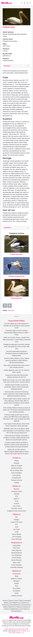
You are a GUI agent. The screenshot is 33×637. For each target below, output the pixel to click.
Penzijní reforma (16, 480)
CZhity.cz (7, 609)
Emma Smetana (16, 565)
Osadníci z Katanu (16, 579)
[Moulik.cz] (6, 3)
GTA (16, 496)
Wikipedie (11, 310)
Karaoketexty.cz (16, 605)
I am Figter (16, 529)
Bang (16, 576)
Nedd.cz (5, 607)
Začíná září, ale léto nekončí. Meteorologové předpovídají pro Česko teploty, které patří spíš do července (16, 452)
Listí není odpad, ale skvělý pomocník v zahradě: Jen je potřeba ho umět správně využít (17, 326)
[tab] (16, 66)
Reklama (6, 629)
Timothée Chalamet (16, 567)
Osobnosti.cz (16, 543)
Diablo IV (16, 499)
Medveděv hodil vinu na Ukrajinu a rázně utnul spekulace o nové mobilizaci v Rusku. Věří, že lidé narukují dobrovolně (16, 431)
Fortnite (16, 504)
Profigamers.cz (15, 603)
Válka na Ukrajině (16, 466)
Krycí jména (16, 588)
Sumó (16, 532)
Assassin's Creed (16, 491)
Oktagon (16, 520)
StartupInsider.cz (16, 611)
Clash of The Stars (16, 522)
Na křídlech (16, 591)
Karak (16, 593)
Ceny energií (17, 475)
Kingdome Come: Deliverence (16, 511)
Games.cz (16, 486)
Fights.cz (16, 514)
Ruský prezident (16, 473)
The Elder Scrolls (16, 508)
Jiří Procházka (16, 537)
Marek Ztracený (16, 560)
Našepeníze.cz (15, 609)
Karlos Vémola (16, 534)
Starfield (16, 494)
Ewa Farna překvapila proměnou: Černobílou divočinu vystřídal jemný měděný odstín (16, 354)
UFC (16, 517)
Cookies (18, 629)
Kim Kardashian (16, 555)
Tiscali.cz (16, 458)
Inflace (16, 461)
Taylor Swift (16, 563)
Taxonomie (16, 228)
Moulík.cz (12, 607)
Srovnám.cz (24, 609)
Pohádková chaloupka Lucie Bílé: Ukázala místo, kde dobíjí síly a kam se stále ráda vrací (16, 347)
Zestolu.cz (16, 571)
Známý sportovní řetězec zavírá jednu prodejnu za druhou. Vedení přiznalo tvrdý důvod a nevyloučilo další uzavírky (16, 438)
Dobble (16, 583)
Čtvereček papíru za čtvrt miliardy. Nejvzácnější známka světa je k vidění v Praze (16, 333)
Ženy (21, 601)
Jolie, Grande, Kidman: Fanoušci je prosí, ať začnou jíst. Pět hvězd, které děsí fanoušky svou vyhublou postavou (16, 410)
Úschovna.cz (26, 605)
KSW (16, 527)
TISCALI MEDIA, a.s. (23, 631)
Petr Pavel (16, 548)
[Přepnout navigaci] (24, 3)
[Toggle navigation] (30, 3)
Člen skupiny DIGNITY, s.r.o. (16, 633)
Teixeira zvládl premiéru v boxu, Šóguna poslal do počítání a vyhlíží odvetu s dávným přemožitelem (16, 361)
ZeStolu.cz (25, 603)
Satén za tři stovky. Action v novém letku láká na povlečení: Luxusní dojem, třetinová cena (16, 340)
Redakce (12, 629)
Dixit (16, 586)
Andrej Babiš (16, 545)
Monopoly (16, 581)
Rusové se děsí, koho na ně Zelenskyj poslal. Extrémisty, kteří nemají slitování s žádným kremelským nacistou (16, 394)
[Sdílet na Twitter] (9, 305)
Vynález (16, 483)
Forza (16, 501)
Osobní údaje (25, 629)
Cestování (27, 601)
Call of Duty (16, 506)
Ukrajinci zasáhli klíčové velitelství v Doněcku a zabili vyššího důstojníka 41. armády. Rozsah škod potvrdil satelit (16, 445)
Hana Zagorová (16, 550)
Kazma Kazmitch (16, 553)
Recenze (16, 489)
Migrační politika (16, 468)
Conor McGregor (16, 539)
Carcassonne (16, 574)
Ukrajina (16, 463)
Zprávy (11, 601)
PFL (16, 525)
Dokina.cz (26, 607)
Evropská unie (16, 478)
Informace (16, 66)
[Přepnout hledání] (21, 3)
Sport (16, 601)
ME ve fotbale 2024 (16, 470)
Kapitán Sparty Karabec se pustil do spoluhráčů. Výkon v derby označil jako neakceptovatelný (16, 387)
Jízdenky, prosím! (16, 596)
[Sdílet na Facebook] (4, 305)
